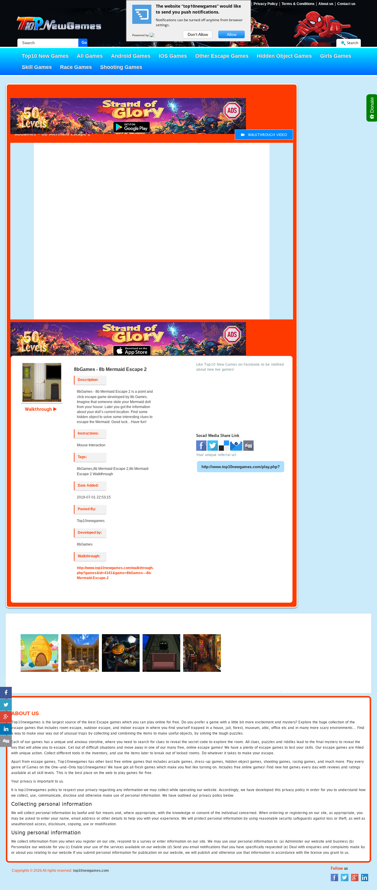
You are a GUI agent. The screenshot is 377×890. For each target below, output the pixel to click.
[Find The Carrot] (39, 652)
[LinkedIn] (364, 877)
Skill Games (37, 67)
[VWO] (155, 35)
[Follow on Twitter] (6, 64)
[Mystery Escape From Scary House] (161, 652)
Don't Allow (198, 34)
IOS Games (173, 56)
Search (352, 43)
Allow (232, 34)
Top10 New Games (45, 56)
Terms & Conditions (298, 4)
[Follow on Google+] (6, 76)
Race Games (76, 67)
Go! (84, 42)
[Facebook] (334, 877)
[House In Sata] (121, 652)
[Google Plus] (354, 877)
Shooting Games (121, 67)
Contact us (346, 4)
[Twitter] (344, 877)
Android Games (131, 56)
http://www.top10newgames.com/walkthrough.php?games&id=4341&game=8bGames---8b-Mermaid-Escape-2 (115, 573)
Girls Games (335, 56)
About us (325, 4)
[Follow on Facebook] (6, 52)
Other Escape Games (222, 56)
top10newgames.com (91, 871)
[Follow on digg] (6, 100)
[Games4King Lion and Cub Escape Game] (202, 652)
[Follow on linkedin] (6, 88)
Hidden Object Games (284, 56)
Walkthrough (39, 409)
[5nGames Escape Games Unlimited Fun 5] (80, 652)
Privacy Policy (266, 4)
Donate (372, 105)
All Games (90, 56)
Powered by (141, 35)
